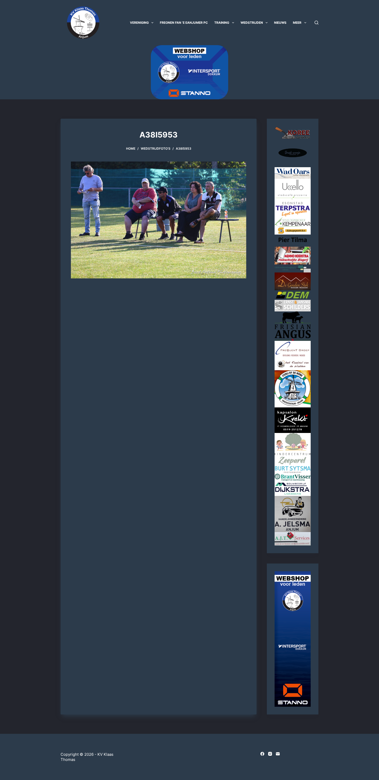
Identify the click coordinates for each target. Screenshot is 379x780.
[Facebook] (262, 754)
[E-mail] (278, 754)
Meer (297, 23)
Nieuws (280, 23)
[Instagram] (270, 754)
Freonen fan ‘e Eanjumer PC (184, 23)
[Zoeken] (316, 23)
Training (221, 23)
